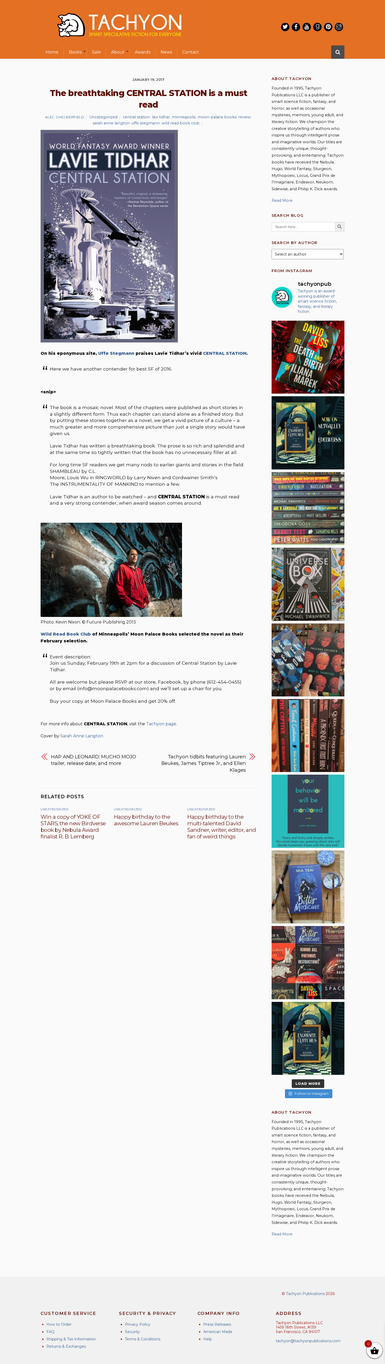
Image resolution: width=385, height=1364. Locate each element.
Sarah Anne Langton (81, 735)
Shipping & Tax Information (71, 1339)
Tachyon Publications (305, 1293)
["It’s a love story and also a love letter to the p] (308, 962)
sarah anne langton (111, 123)
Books (75, 52)
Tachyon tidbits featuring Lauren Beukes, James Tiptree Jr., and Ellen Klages (203, 763)
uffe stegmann (145, 123)
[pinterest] (328, 27)
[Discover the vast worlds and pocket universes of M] (308, 584)
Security (132, 1331)
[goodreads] (317, 27)
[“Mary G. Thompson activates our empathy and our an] (308, 659)
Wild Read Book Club (66, 634)
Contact (190, 52)
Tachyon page (161, 723)
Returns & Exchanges (66, 1346)
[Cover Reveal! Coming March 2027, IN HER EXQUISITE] (308, 1038)
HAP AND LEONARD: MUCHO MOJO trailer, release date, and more (93, 760)
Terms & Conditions (142, 1339)
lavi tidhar (161, 117)
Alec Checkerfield (64, 117)
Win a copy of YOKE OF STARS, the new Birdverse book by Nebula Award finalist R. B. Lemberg (73, 826)
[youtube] (306, 27)
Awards (142, 52)
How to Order (59, 1324)
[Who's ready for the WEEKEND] (308, 508)
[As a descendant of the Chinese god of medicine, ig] (308, 886)
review (244, 117)
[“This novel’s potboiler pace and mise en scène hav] (308, 357)
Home (52, 52)
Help (207, 1339)
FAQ (50, 1331)
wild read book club (181, 123)
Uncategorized (103, 117)
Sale (96, 52)
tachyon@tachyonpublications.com (308, 1341)
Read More (282, 200)
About (117, 52)
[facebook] (296, 27)
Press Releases (217, 1324)
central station (136, 117)
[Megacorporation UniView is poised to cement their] (308, 811)
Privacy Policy (137, 1324)
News (166, 52)
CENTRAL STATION (224, 353)
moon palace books (216, 117)
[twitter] (285, 27)
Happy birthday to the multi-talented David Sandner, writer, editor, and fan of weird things (221, 826)
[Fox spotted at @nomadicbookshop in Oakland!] (308, 735)
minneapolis (184, 117)
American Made (217, 1331)
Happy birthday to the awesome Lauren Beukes (146, 820)
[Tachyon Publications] (119, 41)
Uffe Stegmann (116, 353)
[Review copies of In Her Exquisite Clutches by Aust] (308, 432)
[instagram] (339, 27)
